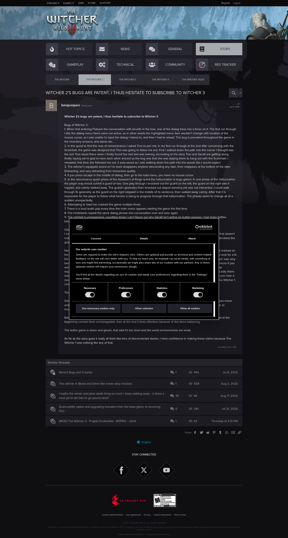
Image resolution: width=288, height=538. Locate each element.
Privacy (147, 515)
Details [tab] (144, 238)
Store (92, 2)
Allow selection (144, 308)
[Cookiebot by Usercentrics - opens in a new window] (197, 227)
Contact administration (112, 515)
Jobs (81, 2)
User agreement (133, 515)
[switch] (126, 294)
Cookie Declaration (162, 515)
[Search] (233, 92)
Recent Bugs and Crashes (75, 372)
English (146, 442)
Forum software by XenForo (144, 534)
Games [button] (67, 3)
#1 (234, 105)
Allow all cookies (190, 308)
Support (105, 2)
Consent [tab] (96, 238)
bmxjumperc (70, 105)
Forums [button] (52, 3)
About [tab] (192, 238)
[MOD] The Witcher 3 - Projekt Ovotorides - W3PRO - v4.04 (97, 421)
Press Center (180, 515)
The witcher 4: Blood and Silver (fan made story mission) (95, 383)
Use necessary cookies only (98, 308)
